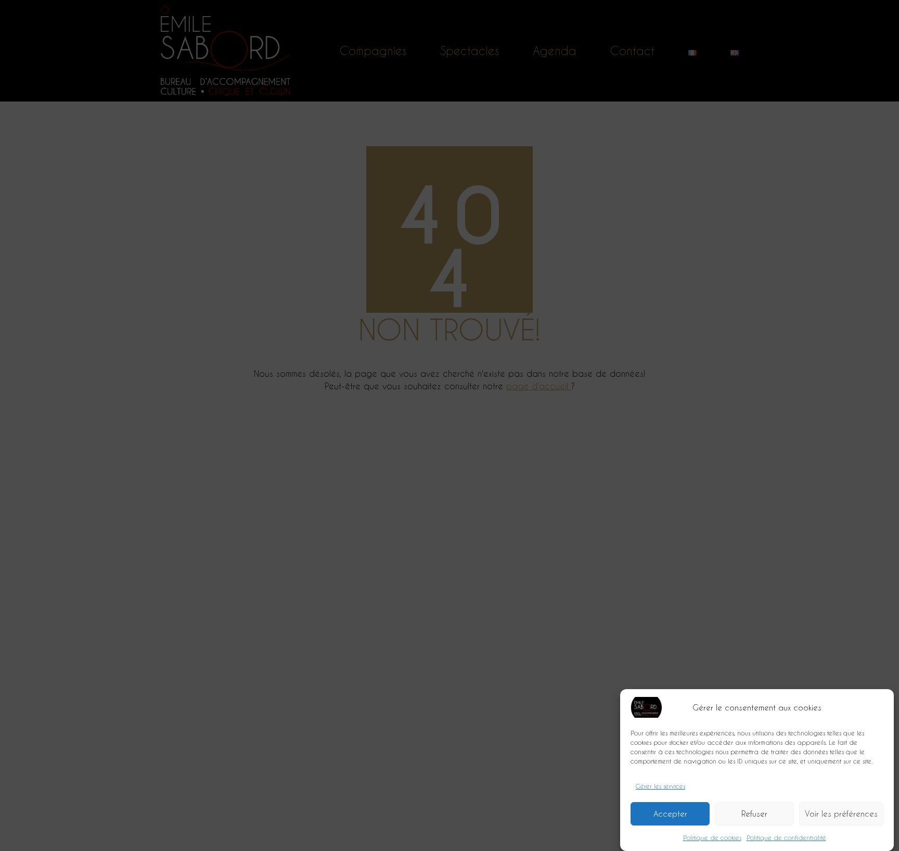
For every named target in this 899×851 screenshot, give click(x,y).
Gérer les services (660, 786)
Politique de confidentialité (786, 837)
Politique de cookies (712, 837)
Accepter (670, 814)
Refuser (754, 814)
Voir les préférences (841, 814)
